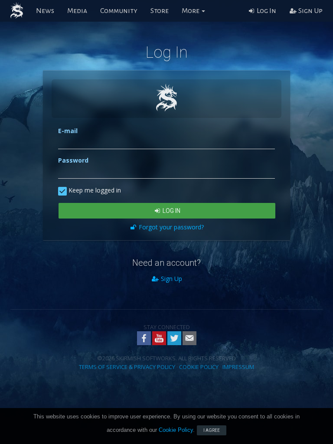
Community (118, 11)
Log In (265, 11)
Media (77, 11)
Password (73, 160)
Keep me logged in (94, 190)
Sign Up (310, 11)
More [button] (191, 11)
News (45, 11)
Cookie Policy (199, 367)
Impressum (238, 367)
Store (159, 11)
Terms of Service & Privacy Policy (127, 367)
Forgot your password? (170, 227)
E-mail (68, 131)
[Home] (16, 11)
